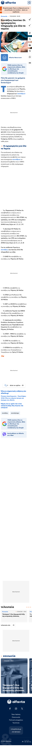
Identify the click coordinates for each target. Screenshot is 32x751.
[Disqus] (16, 466)
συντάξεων (21, 94)
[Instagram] (16, 709)
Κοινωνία (4, 16)
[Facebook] (30, 33)
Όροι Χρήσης (16, 714)
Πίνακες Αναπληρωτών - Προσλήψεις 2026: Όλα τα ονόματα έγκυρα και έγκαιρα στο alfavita (13, 398)
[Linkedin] (30, 45)
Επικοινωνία (16, 717)
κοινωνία (9, 656)
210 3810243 (16, 732)
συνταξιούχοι (15, 413)
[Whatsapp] (30, 57)
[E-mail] (30, 63)
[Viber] (30, 51)
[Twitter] (30, 39)
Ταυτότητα (16, 723)
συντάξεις (4, 250)
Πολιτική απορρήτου (16, 720)
